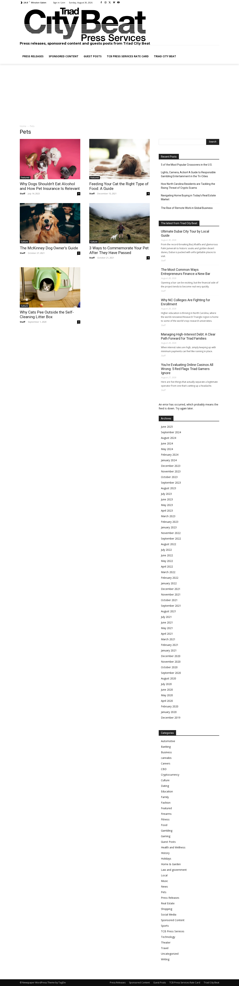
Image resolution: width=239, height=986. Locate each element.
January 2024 (169, 460)
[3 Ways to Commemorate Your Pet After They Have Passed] (119, 223)
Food (164, 825)
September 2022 (171, 538)
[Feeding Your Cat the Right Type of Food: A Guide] (119, 159)
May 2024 (167, 449)
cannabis (166, 758)
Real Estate (168, 903)
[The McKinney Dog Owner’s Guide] (50, 223)
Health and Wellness (173, 847)
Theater (165, 942)
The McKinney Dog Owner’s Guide (49, 248)
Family (165, 797)
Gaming (165, 836)
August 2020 (168, 678)
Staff (22, 193)
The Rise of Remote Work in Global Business (187, 207)
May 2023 (167, 505)
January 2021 (169, 650)
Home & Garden (171, 864)
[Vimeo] (114, 3)
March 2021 (168, 639)
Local (164, 875)
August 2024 (168, 438)
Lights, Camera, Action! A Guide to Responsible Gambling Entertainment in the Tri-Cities (188, 174)
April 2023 (167, 510)
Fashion (165, 802)
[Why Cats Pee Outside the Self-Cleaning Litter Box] (50, 287)
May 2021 (167, 628)
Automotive (168, 741)
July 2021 (166, 617)
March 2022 (168, 572)
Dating (165, 786)
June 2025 (167, 426)
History (165, 853)
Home (23, 126)
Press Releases (170, 897)
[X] (110, 3)
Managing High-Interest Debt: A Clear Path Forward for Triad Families (188, 336)
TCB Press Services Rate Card (184, 982)
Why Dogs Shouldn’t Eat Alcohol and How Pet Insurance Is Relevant (50, 186)
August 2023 (168, 488)
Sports (165, 925)
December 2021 (170, 589)
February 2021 (169, 645)
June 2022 (167, 555)
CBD (164, 769)
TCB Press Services (172, 931)
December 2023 (170, 466)
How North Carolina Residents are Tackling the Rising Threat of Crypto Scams (188, 185)
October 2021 (169, 600)
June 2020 (167, 689)
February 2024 (169, 454)
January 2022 (169, 583)
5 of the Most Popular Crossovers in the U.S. (186, 164)
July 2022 (166, 549)
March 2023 (168, 516)
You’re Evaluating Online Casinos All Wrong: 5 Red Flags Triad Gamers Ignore (187, 369)
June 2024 (167, 443)
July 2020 (166, 684)
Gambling (166, 830)
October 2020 (169, 667)
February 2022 (169, 577)
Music (164, 881)
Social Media (168, 914)
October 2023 (169, 477)
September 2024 (171, 432)
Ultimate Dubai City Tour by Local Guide (185, 233)
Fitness (165, 819)
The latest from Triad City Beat (179, 223)
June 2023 (167, 499)
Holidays (166, 858)
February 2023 (169, 521)
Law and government (174, 869)
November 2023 (171, 471)
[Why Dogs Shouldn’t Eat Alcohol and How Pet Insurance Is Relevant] (50, 159)
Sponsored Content (172, 920)
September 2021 (171, 605)
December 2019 (170, 717)
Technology (168, 937)
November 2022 (171, 533)
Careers (165, 763)
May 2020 (167, 695)
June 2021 (167, 622)
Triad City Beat (211, 982)
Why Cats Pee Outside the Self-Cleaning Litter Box (47, 314)
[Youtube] (118, 3)
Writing (165, 959)
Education (167, 791)
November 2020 (171, 661)
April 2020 (167, 701)
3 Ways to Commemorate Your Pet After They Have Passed (119, 250)
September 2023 (171, 482)
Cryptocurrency (170, 774)
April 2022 (167, 566)
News (164, 886)
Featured (25, 177)
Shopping (166, 909)
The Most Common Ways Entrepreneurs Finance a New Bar (185, 272)
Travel (164, 948)
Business (166, 752)
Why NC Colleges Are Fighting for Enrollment (185, 302)
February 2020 (169, 706)
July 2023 (166, 494)
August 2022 (168, 544)
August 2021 (168, 611)
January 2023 (169, 527)
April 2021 (167, 633)
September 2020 (171, 673)
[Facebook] (101, 3)
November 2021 (171, 594)
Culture (24, 241)
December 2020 (170, 656)
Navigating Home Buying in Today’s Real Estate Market (188, 197)
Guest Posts (168, 842)
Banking (166, 746)
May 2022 (167, 561)
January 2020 (169, 712)
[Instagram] (105, 3)
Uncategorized (170, 953)
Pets (163, 892)
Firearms (166, 814)
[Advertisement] (119, 94)
